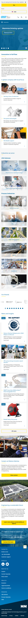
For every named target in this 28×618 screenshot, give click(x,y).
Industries (6, 22)
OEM (2, 599)
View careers (14, 475)
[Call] (18, 17)
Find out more (8, 32)
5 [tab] (13, 308)
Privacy (11, 615)
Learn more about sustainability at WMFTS (14, 522)
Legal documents (5, 585)
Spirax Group (4, 615)
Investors (3, 583)
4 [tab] (11, 308)
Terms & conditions (6, 588)
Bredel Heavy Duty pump (10, 419)
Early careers (4, 576)
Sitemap (22, 615)
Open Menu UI (25, 17)
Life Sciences (4, 594)
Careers (3, 571)
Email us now (4, 551)
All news (14, 431)
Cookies (16, 615)
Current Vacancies (5, 574)
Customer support (6, 557)
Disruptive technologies (10, 118)
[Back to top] (25, 546)
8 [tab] (20, 308)
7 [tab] (18, 308)
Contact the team (8, 542)
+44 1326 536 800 (16, 537)
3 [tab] (9, 308)
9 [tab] (22, 308)
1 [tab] (5, 308)
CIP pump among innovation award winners (13, 361)
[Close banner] (25, 2)
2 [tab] (7, 308)
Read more (13, 172)
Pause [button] (26, 48)
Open (21, 17)
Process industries (5, 597)
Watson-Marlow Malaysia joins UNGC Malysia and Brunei (14, 333)
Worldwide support (9, 141)
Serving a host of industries (11, 96)
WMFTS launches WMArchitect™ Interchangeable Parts (12, 390)
